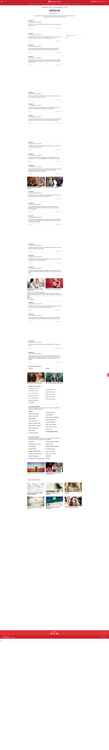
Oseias (54, 419)
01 (28, 388)
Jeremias (50, 417)
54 (54, 394)
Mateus (29, 444)
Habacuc (50, 426)
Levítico (37, 413)
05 (35, 388)
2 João (50, 451)
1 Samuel (30, 423)
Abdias (47, 424)
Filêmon (51, 444)
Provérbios (36, 432)
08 (30, 390)
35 (35, 400)
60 (54, 396)
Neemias (34, 428)
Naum (47, 426)
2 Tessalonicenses (40, 458)
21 (32, 395)
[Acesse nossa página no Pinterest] (54, 634)
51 (49, 394)
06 (37, 388)
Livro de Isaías (31, 402)
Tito (46, 448)
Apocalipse (48, 458)
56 (47, 396)
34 (34, 400)
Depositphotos (12, 637)
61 (46, 399)
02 (30, 388)
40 (51, 389)
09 (32, 390)
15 (32, 393)
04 (34, 388)
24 (37, 395)
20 (30, 395)
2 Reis (29, 425)
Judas (53, 448)
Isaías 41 (67, 37)
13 (28, 393)
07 (28, 390)
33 (32, 400)
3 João (53, 451)
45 (49, 391)
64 (51, 399)
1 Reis (39, 423)
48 (54, 391)
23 (35, 395)
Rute (36, 420)
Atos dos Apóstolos (32, 448)
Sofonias (55, 426)
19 (28, 395)
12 (37, 390)
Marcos (33, 444)
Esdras (29, 428)
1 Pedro (50, 453)
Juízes (33, 420)
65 (52, 399)
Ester (37, 428)
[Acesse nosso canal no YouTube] (57, 634)
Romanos (57, 441)
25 (28, 397)
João (40, 444)
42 (54, 389)
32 (30, 400)
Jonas (50, 424)
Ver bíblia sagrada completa (52, 431)
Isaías (65, 7)
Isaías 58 (31, 368)
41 (52, 389)
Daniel (51, 419)
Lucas (37, 444)
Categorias (45, 7)
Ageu (47, 429)
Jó (28, 432)
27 (32, 397)
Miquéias (54, 424)
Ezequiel (47, 419)
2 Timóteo (52, 441)
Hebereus (50, 448)
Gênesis (30, 413)
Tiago (47, 453)
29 (35, 397)
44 (47, 391)
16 (34, 393)
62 (47, 399)
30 (37, 397)
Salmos (31, 432)
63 (49, 399)
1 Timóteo (48, 441)
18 (37, 393)
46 (51, 391)
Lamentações (55, 417)
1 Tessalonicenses (32, 458)
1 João (47, 451)
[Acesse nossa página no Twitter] (52, 634)
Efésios (40, 453)
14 (30, 393)
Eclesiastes (48, 412)
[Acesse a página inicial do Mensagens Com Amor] (55, 1)
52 (51, 394)
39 (49, 389)
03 (32, 388)
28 (34, 397)
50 (47, 394)
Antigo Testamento (58, 7)
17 (35, 393)
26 (30, 397)
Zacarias (50, 429)
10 (34, 390)
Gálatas (47, 444)
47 (52, 391)
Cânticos (52, 412)
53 (52, 394)
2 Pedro (54, 453)
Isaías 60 (47, 368)
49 (46, 394)
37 (46, 389)
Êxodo (33, 413)
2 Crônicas (39, 425)
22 (34, 395)
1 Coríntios (30, 453)
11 (35, 390)
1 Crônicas (34, 425)
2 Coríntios (35, 453)
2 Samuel (35, 423)
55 (46, 396)
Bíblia (50, 7)
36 (37, 400)
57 (49, 396)
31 (28, 400)
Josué (29, 420)
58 (51, 396)
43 (46, 391)
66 (54, 399)
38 (47, 389)
